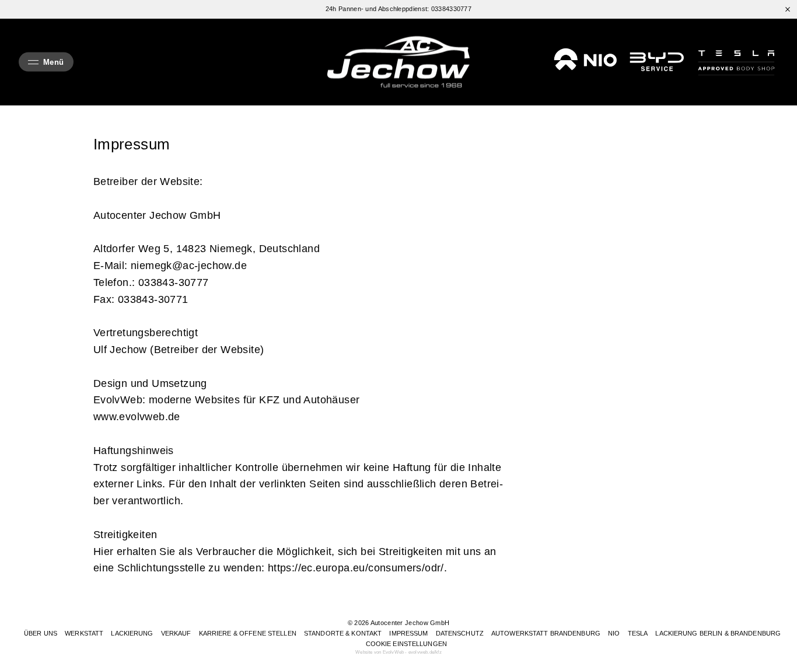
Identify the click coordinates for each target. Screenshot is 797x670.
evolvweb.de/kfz (425, 652)
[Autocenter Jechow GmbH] (398, 62)
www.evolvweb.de (136, 417)
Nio (614, 633)
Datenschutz (460, 633)
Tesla (638, 633)
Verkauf (176, 633)
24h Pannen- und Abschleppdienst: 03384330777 (398, 8)
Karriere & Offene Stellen (247, 633)
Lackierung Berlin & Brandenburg (718, 633)
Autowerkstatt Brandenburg (545, 633)
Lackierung (132, 633)
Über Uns (40, 633)
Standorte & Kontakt (343, 633)
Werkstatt (84, 633)
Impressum (408, 633)
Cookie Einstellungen (406, 643)
